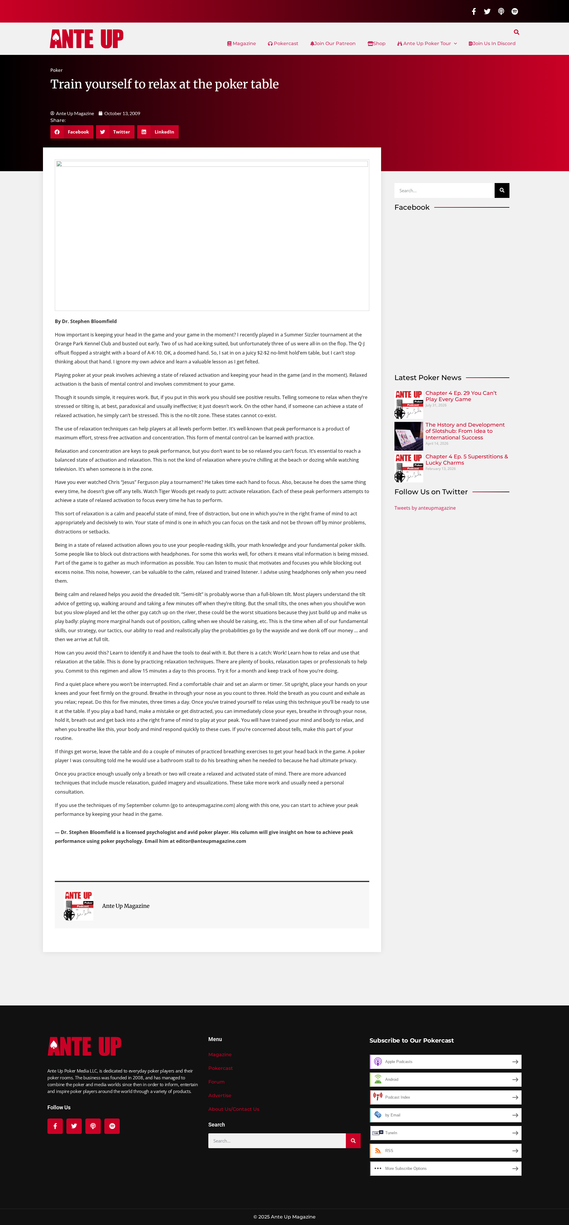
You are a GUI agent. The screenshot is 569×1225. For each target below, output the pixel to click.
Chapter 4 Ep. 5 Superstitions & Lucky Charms (467, 459)
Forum (216, 1082)
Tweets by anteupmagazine (425, 508)
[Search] (502, 190)
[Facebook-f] (474, 11)
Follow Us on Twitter (431, 491)
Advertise (219, 1095)
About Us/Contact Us (233, 1109)
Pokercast (285, 43)
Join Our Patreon (335, 43)
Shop (379, 43)
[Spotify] (515, 11)
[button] (517, 32)
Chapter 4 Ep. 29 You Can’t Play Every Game (461, 396)
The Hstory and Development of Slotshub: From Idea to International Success (465, 431)
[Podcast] (501, 11)
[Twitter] (487, 11)
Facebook (412, 207)
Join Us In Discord (494, 43)
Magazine (243, 43)
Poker (56, 70)
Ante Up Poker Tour (426, 43)
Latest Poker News (427, 377)
